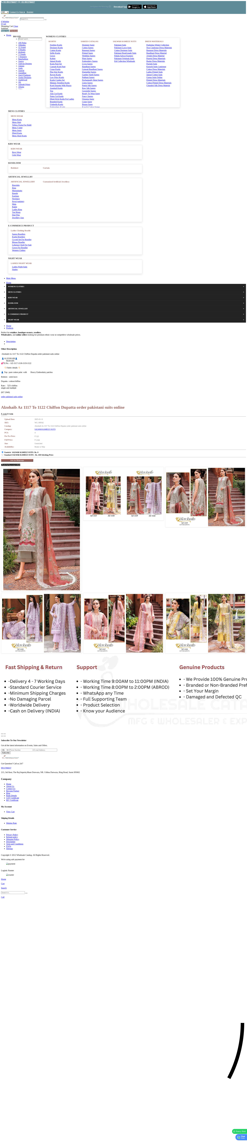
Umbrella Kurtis (56, 104)
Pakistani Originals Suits (124, 58)
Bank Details (11, 796)
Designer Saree (88, 45)
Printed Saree (87, 53)
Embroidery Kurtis (57, 107)
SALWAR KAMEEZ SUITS (124, 41)
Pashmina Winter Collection (157, 45)
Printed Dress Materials (155, 80)
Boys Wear (16, 152)
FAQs (8, 846)
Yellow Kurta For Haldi (21, 125)
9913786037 (6, 768)
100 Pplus (22, 43)
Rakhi (14, 207)
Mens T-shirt (17, 128)
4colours (21, 52)
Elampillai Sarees (89, 72)
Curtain (46, 168)
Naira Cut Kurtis (56, 96)
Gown (52, 56)
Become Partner (12, 791)
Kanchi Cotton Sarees (91, 107)
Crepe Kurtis (55, 69)
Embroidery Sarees (90, 61)
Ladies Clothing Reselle (20, 231)
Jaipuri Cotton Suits (154, 75)
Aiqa (20, 89)
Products (9, 328)
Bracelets (16, 185)
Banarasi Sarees (88, 50)
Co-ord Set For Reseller (21, 239)
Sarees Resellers (18, 234)
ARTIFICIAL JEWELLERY (23, 182)
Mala (14, 204)
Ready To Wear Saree (91, 94)
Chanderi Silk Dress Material (158, 85)
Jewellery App (18, 218)
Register (30, 12)
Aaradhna (22, 73)
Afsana (21, 87)
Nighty (15, 269)
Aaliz (20, 68)
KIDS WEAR (16, 149)
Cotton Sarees (87, 48)
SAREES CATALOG (89, 41)
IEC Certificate (12, 800)
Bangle (15, 193)
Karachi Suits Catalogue (156, 67)
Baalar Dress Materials (155, 61)
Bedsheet (14, 168)
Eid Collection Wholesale (124, 61)
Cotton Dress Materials (155, 69)
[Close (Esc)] (2, 733)
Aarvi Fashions (24, 75)
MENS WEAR (17, 116)
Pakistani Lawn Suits (122, 48)
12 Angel (22, 47)
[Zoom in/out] (5, 733)
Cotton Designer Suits (123, 50)
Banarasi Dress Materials (156, 50)
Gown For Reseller (20, 248)
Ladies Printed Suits (154, 72)
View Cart (5, 31)
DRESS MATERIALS (154, 41)
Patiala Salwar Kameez (123, 56)
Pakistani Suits (120, 45)
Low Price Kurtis (57, 77)
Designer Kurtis (56, 48)
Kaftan (52, 58)
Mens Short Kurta (19, 136)
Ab (19, 82)
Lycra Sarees (87, 64)
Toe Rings (16, 212)
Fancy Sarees (87, 96)
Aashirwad (22, 80)
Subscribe (6, 753)
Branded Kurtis (56, 102)
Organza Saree (88, 99)
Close (15, 26)
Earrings (15, 196)
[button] (123, 1145)
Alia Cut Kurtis (56, 94)
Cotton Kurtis (55, 50)
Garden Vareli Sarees (90, 75)
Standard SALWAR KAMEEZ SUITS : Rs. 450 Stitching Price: (29, 455)
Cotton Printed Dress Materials (158, 83)
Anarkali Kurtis (56, 88)
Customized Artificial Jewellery (56, 182)
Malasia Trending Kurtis (60, 83)
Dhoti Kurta (17, 133)
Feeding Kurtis (56, 45)
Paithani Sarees (88, 77)
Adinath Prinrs (24, 84)
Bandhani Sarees (89, 67)
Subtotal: (4, 28)
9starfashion (23, 59)
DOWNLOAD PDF (11, 465)
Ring (14, 188)
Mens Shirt (16, 122)
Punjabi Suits (151, 64)
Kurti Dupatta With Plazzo (60, 85)
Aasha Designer (24, 77)
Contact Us (14, 12)
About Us (10, 786)
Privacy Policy (12, 835)
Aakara (21, 66)
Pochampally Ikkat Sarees (92, 80)
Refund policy (12, 837)
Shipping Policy (12, 839)
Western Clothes (18, 250)
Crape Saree (87, 102)
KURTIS (52, 41)
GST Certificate (12, 798)
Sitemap (9, 849)
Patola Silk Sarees (89, 85)
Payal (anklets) (18, 201)
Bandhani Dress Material (156, 53)
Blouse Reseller (18, 242)
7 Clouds (22, 54)
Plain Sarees (87, 58)
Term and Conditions (14, 844)
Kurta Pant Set (56, 64)
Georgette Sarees (89, 91)
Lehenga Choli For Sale (22, 245)
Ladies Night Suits (19, 267)
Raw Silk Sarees (88, 88)
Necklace (16, 199)
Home (8, 35)
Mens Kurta (17, 120)
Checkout (14, 31)
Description (11, 341)
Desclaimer (10, 842)
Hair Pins (16, 215)
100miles (22, 45)
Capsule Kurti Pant (57, 67)
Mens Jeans (16, 130)
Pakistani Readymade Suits (125, 53)
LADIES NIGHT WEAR (21, 263)
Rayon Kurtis (55, 75)
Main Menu (11, 278)
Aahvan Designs (25, 64)
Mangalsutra (17, 191)
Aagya (21, 61)
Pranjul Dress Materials (155, 58)
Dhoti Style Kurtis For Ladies (62, 99)
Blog (8, 793)
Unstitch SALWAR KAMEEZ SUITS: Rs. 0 (21, 452)
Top (51, 91)
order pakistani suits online (12, 397)
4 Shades (22, 50)
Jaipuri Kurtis (55, 61)
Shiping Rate (11, 823)
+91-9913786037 (10, 2)
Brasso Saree (87, 104)
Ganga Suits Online (154, 77)
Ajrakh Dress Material (155, 56)
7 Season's (22, 57)
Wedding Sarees (88, 56)
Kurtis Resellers (18, 237)
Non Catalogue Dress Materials (159, 48)
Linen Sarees (87, 83)
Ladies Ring (17, 209)
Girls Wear (16, 155)
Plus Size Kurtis (56, 72)
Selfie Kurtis (55, 53)
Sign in (22, 12)
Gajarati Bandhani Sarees (92, 69)
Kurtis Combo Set (57, 80)
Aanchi (21, 70)
